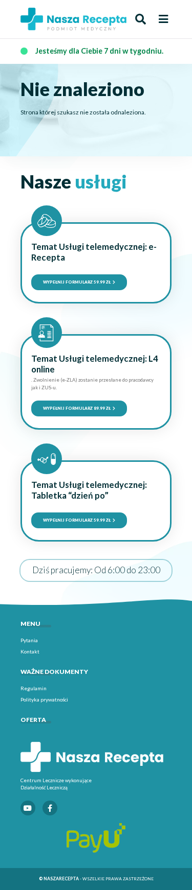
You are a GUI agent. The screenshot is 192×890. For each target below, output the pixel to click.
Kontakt (29, 651)
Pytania (29, 640)
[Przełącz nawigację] (163, 19)
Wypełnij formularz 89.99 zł (77, 408)
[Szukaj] (141, 19)
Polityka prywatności (44, 699)
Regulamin (33, 688)
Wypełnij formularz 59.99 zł (77, 282)
